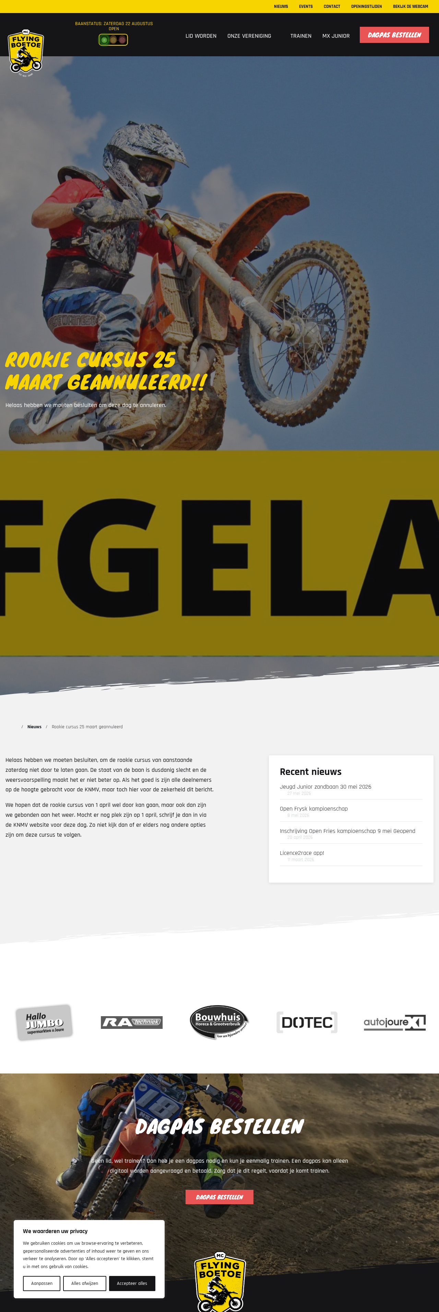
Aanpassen (41, 1283)
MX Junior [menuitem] (336, 36)
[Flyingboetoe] (25, 38)
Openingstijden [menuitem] (366, 6)
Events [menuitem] (306, 6)
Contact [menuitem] (332, 6)
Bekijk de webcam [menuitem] (410, 6)
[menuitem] (171, 35)
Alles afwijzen (84, 1283)
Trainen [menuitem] (300, 36)
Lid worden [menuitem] (201, 36)
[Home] (14, 727)
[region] (89, 1259)
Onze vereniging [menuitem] (250, 36)
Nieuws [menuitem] (281, 6)
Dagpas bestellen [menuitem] (394, 34)
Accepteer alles (132, 1283)
